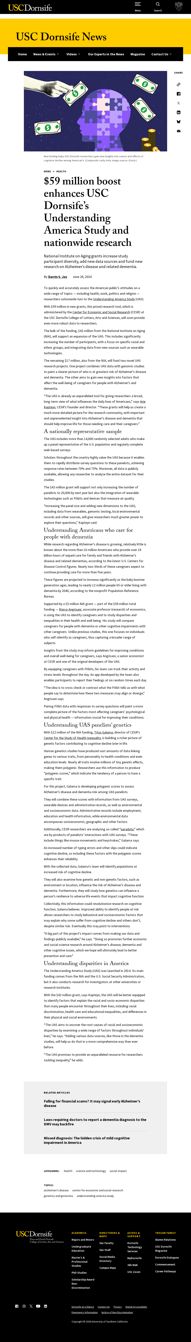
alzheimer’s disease (56, 1190)
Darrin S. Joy (57, 277)
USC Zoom (133, 1272)
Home (22, 54)
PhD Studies (79, 1272)
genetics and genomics (58, 1196)
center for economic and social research (97, 1190)
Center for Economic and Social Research (101, 312)
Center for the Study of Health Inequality (72, 738)
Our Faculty (106, 1243)
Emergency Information (85, 1312)
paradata (127, 829)
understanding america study (95, 1196)
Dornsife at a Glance (83, 1306)
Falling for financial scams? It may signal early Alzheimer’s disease (92, 1103)
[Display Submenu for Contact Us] (170, 54)
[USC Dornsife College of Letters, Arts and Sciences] (30, 9)
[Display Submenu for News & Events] (57, 54)
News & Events (44, 54)
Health (61, 171)
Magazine (138, 54)
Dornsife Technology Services (134, 1247)
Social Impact (118, 1171)
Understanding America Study (114, 299)
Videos (72, 54)
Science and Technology (91, 1171)
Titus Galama (103, 732)
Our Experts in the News (106, 54)
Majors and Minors (83, 1239)
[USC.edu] (178, 7)
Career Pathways (165, 1271)
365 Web (132, 1265)
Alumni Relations (165, 1239)
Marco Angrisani (70, 609)
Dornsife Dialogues (167, 1257)
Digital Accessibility (136, 1306)
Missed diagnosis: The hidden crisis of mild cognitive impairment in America (87, 1140)
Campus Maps (107, 1268)
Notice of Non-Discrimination (117, 1312)
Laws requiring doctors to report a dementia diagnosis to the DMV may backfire (95, 1121)
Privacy (118, 1306)
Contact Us (159, 54)
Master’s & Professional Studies (79, 1261)
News (47, 171)
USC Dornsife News (61, 38)
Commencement (165, 1264)
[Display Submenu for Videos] (79, 54)
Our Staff (104, 1250)
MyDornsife (134, 1258)
